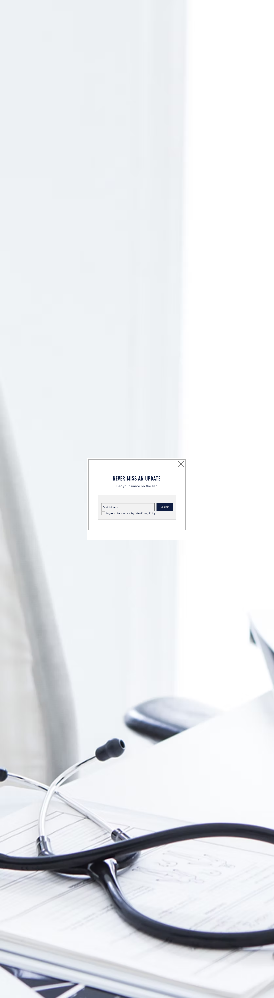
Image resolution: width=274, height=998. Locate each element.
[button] (181, 464)
